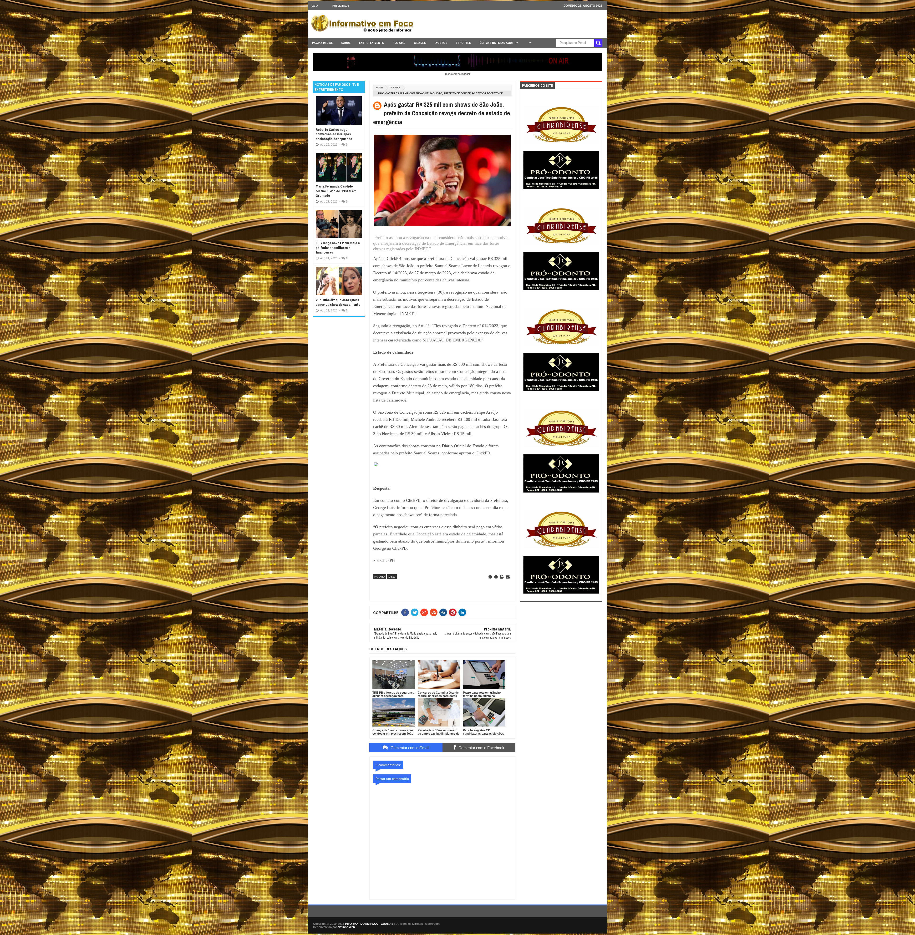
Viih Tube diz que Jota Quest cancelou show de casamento (338, 302)
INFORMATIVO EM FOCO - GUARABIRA (372, 923)
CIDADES (420, 43)
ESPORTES (463, 43)
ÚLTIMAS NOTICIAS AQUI (496, 43)
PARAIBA (395, 87)
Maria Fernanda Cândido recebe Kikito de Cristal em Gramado (336, 191)
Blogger (465, 73)
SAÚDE (346, 43)
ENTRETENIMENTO (371, 43)
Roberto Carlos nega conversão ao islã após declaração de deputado (334, 134)
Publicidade (340, 5)
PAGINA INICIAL (322, 43)
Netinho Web (346, 927)
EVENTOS (440, 43)
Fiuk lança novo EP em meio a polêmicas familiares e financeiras (338, 247)
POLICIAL (399, 43)
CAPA (314, 5)
